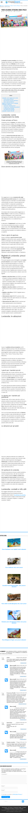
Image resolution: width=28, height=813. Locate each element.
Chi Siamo (10, 807)
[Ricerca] (23, 801)
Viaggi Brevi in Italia (9, 5)
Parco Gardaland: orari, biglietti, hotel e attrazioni (14, 549)
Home (2, 5)
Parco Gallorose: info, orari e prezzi (14, 567)
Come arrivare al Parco (9, 99)
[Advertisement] (14, 44)
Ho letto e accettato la (12, 794)
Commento (4, 774)
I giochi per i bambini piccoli (9, 105)
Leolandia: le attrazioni (7, 104)
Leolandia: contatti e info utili (8, 111)
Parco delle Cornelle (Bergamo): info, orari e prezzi (14, 603)
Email (3, 790)
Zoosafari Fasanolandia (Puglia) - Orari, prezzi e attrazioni (14, 586)
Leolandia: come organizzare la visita (10, 98)
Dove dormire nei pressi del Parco (11, 100)
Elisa (4, 11)
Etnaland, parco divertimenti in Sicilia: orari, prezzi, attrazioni (14, 622)
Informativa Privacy (17, 794)
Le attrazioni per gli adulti (9, 108)
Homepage (4, 807)
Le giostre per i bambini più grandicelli (11, 107)
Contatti (24, 807)
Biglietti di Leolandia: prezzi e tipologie (10, 103)
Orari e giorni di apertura (9, 101)
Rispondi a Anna (23, 729)
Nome (3, 786)
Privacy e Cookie (19, 808)
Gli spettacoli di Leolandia (9, 109)
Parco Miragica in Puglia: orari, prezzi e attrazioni (14, 639)
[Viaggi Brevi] (15, 1)
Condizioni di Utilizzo (10, 808)
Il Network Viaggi (17, 807)
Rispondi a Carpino (23, 747)
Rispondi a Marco (23, 676)
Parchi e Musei (17, 5)
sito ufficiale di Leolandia (20, 495)
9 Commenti (17, 11)
